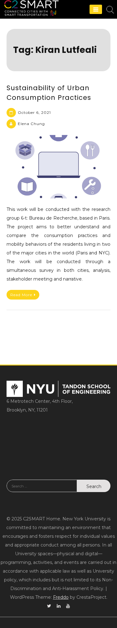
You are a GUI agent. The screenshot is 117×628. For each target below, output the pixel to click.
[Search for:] (42, 490)
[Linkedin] (59, 606)
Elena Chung (31, 123)
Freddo (61, 597)
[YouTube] (68, 606)
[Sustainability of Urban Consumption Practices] (58, 166)
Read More (21, 294)
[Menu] (96, 9)
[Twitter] (49, 606)
